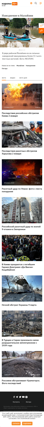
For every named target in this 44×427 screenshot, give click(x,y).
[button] (42, 33)
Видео (12, 78)
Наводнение (30, 66)
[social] (14, 397)
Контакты (16, 402)
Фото (4, 78)
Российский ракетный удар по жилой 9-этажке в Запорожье (21, 228)
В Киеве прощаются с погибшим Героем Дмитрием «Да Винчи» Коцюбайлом (18, 267)
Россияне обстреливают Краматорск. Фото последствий (21, 382)
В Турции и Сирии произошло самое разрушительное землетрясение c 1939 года (20, 343)
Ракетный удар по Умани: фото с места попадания (22, 190)
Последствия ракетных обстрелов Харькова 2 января (19, 152)
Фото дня (23, 78)
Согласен (16, 423)
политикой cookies (28, 418)
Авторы (28, 402)
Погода (4, 68)
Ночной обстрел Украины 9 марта (19, 304)
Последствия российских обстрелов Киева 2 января (20, 114)
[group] (22, 32)
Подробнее (27, 423)
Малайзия (20, 66)
